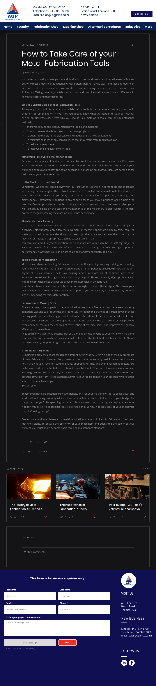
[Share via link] (45, 442)
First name (10, 590)
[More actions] (132, 44)
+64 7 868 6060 (58, 11)
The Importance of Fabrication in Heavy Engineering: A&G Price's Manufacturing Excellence (77, 507)
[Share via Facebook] (23, 442)
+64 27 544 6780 (54, 7)
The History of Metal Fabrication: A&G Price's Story (26, 507)
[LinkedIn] (124, 663)
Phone (63, 603)
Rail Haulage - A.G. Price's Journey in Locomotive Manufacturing (125, 507)
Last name (65, 590)
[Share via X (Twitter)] (30, 442)
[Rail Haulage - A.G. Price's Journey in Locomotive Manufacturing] (127, 486)
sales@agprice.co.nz (55, 15)
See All (146, 468)
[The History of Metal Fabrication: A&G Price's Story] (29, 486)
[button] (30, 642)
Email (8, 603)
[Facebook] (132, 663)
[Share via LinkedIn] (38, 442)
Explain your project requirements (22, 617)
